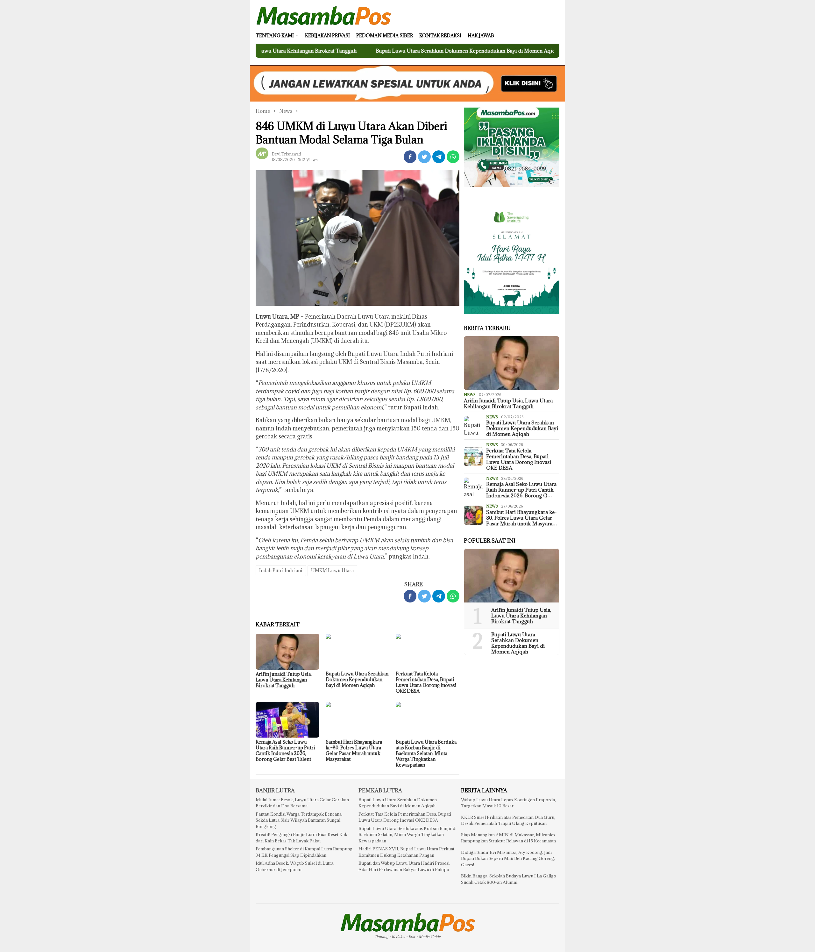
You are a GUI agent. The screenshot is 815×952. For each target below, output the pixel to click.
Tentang (381, 936)
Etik (411, 936)
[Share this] (410, 156)
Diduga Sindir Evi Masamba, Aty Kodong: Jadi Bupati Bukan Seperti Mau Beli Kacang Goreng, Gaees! (508, 858)
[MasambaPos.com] (324, 15)
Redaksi (398, 936)
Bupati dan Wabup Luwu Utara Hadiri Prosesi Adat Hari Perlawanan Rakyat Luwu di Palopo (404, 866)
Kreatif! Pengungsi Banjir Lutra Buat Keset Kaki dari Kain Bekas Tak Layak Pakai (302, 838)
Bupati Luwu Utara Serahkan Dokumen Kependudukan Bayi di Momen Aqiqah (419, 51)
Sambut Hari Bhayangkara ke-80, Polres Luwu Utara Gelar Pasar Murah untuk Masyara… (521, 517)
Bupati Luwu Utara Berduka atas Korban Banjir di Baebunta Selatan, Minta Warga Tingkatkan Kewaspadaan (426, 753)
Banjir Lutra (275, 790)
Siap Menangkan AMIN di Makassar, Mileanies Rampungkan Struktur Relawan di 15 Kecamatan (508, 838)
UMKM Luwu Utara (332, 570)
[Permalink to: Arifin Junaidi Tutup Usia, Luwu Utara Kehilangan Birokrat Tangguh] (287, 652)
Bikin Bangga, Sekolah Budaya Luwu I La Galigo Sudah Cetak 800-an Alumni (508, 879)
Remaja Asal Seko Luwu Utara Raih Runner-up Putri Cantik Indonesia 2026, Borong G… (521, 489)
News (470, 394)
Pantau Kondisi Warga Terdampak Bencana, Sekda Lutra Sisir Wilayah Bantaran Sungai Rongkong (299, 820)
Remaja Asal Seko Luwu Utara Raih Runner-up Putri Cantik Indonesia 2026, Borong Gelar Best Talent (285, 750)
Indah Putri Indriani (280, 570)
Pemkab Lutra (380, 790)
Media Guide (430, 936)
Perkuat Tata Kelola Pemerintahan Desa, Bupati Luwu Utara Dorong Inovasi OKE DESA (426, 682)
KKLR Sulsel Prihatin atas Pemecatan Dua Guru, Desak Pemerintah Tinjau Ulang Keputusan (508, 820)
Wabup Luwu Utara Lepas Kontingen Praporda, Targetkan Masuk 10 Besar (508, 803)
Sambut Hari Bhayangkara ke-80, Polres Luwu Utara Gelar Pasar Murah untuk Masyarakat (354, 750)
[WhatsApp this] (453, 156)
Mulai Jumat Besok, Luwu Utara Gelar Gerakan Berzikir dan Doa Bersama (302, 803)
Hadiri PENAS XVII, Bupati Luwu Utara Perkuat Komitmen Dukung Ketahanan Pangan (406, 852)
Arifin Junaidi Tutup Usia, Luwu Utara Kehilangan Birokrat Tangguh (284, 680)
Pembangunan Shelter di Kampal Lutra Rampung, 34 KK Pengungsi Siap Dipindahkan (304, 852)
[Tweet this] (424, 156)
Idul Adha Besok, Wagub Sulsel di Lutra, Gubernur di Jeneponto (295, 866)
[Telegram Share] (438, 156)
